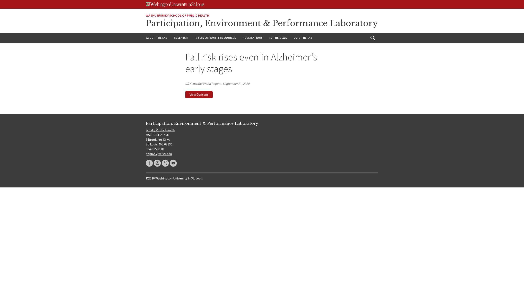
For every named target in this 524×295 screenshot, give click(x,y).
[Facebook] (149, 163)
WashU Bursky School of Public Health (177, 15)
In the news (278, 38)
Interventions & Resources (215, 38)
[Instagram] (157, 163)
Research (181, 38)
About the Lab (156, 38)
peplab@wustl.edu (159, 154)
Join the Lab (303, 38)
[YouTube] (173, 163)
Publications (253, 38)
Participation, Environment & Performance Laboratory (262, 23)
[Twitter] (165, 163)
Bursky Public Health (160, 130)
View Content (199, 94)
